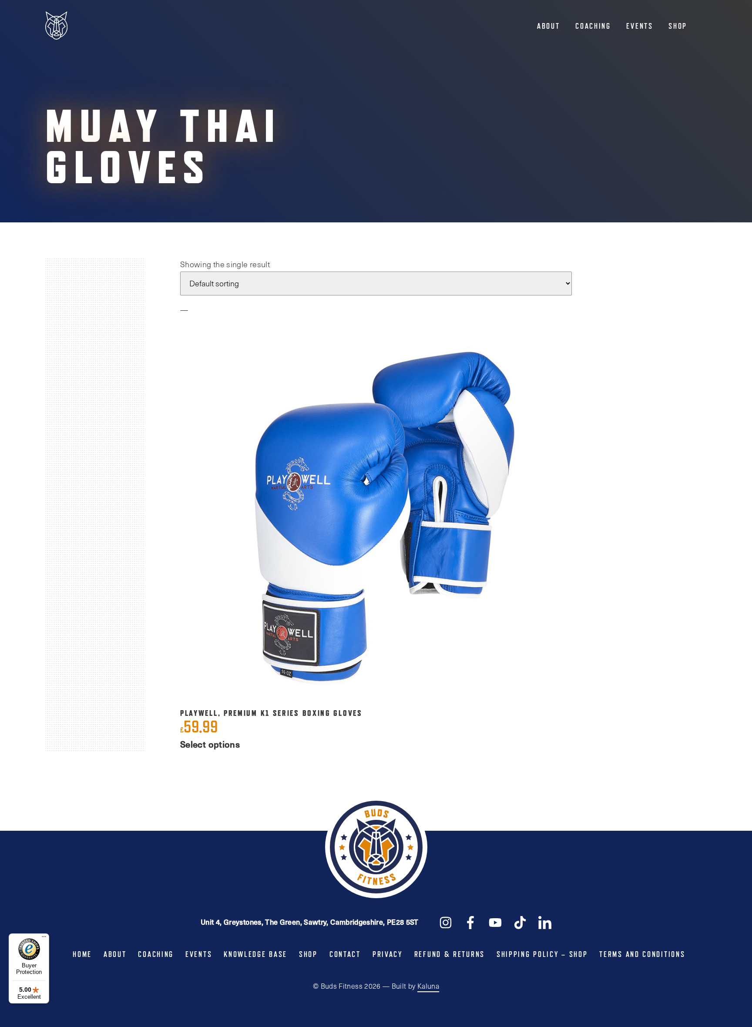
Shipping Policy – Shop (542, 954)
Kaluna (428, 985)
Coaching (593, 26)
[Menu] (44, 938)
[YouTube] (495, 921)
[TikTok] (520, 921)
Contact (345, 954)
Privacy (388, 954)
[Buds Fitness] (56, 26)
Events (639, 26)
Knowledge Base (255, 954)
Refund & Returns (449, 954)
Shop (677, 26)
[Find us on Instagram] (445, 921)
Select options (210, 744)
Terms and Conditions (642, 954)
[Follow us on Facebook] (470, 921)
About (548, 26)
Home (82, 954)
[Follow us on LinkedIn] (544, 921)
